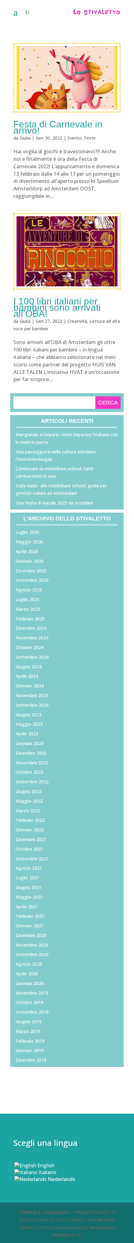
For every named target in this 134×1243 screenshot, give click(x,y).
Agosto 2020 (29, 964)
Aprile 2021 (27, 907)
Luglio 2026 (27, 532)
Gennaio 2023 (30, 743)
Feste (90, 138)
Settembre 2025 (32, 580)
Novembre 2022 (32, 763)
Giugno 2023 (28, 715)
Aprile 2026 (27, 551)
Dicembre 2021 (31, 839)
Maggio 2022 (29, 801)
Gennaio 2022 (30, 830)
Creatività (77, 321)
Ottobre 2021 (29, 849)
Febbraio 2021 (30, 916)
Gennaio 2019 (30, 1050)
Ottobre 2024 (29, 647)
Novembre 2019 (32, 993)
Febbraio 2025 (30, 619)
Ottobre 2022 (29, 772)
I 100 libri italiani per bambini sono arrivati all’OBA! (57, 307)
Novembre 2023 (32, 695)
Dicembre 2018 (31, 1060)
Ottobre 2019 (29, 1002)
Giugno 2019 (28, 1022)
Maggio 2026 (29, 542)
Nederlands (61, 1179)
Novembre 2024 (32, 638)
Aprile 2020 (27, 974)
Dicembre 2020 (31, 935)
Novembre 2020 (32, 945)
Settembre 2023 (32, 705)
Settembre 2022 (32, 782)
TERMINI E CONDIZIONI (43, 1212)
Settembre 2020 (32, 954)
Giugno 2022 (28, 791)
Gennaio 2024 (30, 686)
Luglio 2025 (27, 599)
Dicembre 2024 (31, 628)
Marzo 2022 (28, 811)
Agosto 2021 (29, 868)
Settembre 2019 (32, 1012)
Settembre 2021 (32, 859)
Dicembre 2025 (31, 571)
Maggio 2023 (29, 724)
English (46, 1165)
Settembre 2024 (32, 657)
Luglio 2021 (27, 878)
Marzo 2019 (28, 1031)
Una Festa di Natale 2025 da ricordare (54, 503)
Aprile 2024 (27, 676)
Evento (74, 138)
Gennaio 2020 (30, 983)
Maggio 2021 (29, 897)
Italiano (47, 1172)
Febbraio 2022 (30, 820)
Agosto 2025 (29, 590)
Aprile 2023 (27, 734)
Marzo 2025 (28, 609)
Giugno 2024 (28, 667)
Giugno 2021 (28, 887)
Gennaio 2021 (30, 926)
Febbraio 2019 (30, 1041)
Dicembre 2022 (31, 753)
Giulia (25, 138)
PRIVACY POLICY (92, 1212)
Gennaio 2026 (30, 561)
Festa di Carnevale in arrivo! (58, 127)
